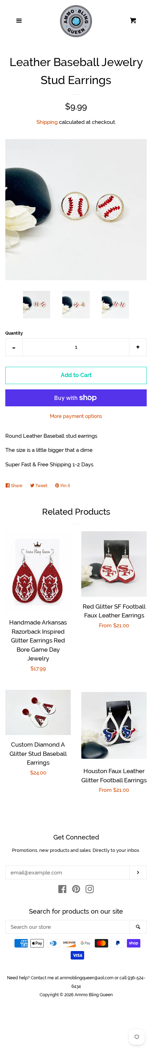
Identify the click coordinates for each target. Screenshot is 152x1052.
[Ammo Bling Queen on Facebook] (62, 890)
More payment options (76, 416)
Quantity (14, 333)
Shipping (47, 122)
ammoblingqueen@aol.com (86, 977)
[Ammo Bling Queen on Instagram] (90, 890)
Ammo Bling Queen (94, 994)
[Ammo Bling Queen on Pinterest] (76, 890)
